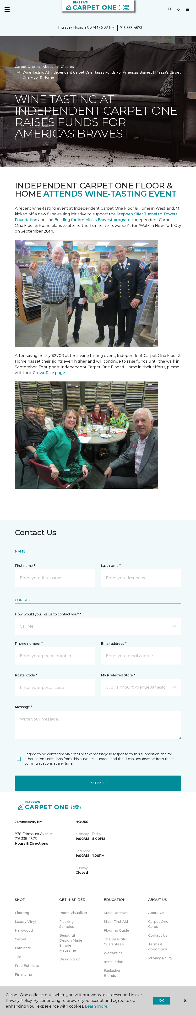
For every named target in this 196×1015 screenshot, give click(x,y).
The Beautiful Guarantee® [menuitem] (115, 941)
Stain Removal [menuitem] (116, 913)
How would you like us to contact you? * (48, 614)
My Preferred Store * (118, 675)
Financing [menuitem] (23, 974)
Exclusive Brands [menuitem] (112, 973)
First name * (25, 565)
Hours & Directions (31, 843)
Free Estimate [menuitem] (27, 966)
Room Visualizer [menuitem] (73, 913)
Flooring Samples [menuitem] (66, 924)
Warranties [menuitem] (113, 953)
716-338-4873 (131, 27)
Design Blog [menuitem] (70, 959)
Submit (98, 783)
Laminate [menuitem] (23, 948)
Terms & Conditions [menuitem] (157, 946)
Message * (23, 707)
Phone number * (29, 643)
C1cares (67, 67)
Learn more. (96, 1006)
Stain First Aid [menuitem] (116, 921)
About (48, 67)
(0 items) (187, 9)
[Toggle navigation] (7, 9)
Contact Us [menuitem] (157, 935)
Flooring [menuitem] (22, 913)
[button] (169, 9)
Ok (161, 1000)
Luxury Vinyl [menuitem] (25, 921)
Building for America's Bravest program (92, 220)
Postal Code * (26, 675)
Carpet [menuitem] (21, 939)
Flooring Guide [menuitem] (116, 930)
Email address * (113, 643)
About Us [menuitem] (156, 913)
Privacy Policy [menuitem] (160, 958)
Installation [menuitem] (113, 962)
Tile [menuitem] (18, 957)
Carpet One (25, 67)
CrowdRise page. (50, 372)
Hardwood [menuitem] (24, 930)
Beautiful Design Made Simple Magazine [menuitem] (70, 943)
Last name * (111, 565)
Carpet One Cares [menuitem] (158, 924)
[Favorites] (178, 9)
